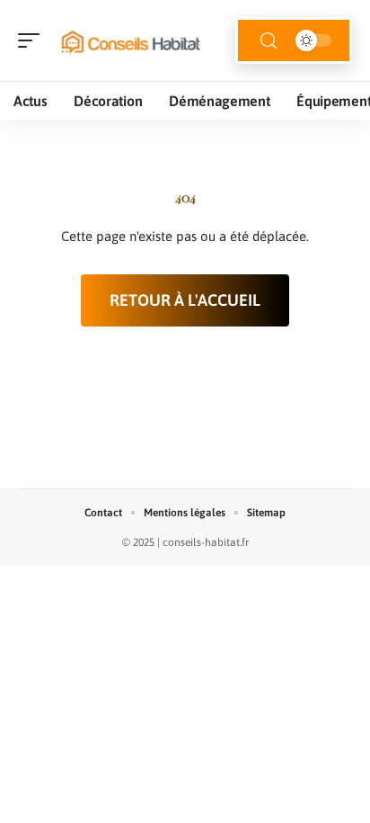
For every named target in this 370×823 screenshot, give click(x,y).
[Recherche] (268, 41)
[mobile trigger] (33, 40)
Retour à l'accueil (185, 300)
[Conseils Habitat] (129, 40)
